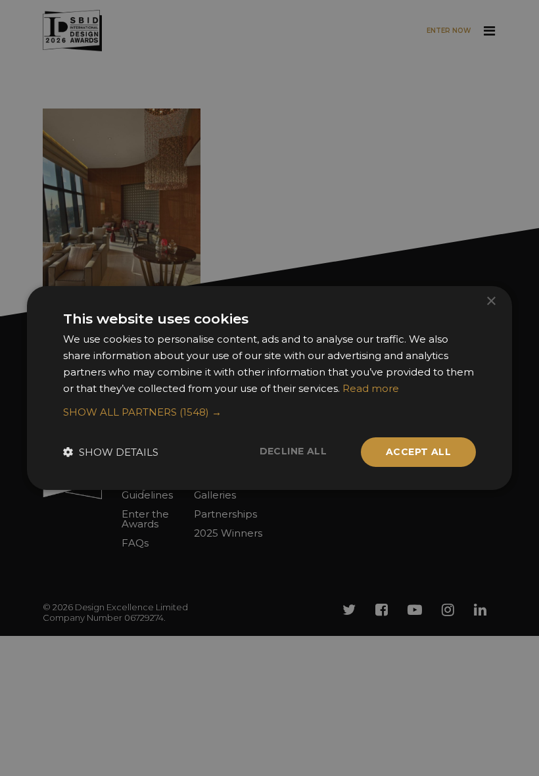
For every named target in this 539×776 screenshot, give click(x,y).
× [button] (491, 301)
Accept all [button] (418, 452)
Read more (370, 388)
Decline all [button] (293, 451)
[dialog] (269, 388)
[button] (269, 412)
